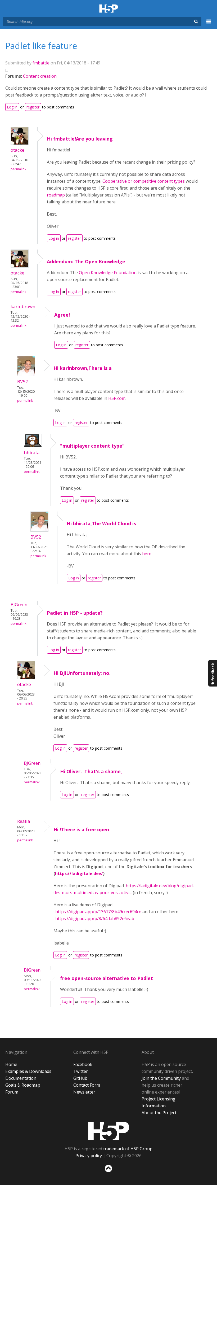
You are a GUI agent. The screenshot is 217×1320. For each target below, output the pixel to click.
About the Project (159, 1113)
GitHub (80, 1078)
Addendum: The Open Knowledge (86, 261)
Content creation (40, 76)
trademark (113, 1149)
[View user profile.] (20, 143)
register (32, 107)
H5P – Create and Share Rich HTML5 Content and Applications (108, 9)
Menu (208, 24)
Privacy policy (88, 1156)
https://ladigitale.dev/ (79, 873)
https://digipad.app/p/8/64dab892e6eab (94, 918)
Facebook (82, 1064)
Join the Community (161, 1078)
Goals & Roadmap (22, 1085)
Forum (11, 1092)
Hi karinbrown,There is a (82, 368)
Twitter (80, 1071)
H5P (108, 1130)
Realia (23, 821)
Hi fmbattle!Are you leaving (80, 139)
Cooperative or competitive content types (143, 181)
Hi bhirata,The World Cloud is (101, 523)
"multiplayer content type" (92, 446)
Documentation (20, 1078)
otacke (17, 150)
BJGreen (19, 604)
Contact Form (86, 1085)
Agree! (62, 315)
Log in (12, 107)
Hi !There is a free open (81, 829)
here (146, 554)
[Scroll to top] (108, 1173)
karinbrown (23, 306)
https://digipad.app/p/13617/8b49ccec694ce (98, 912)
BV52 (22, 381)
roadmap (56, 195)
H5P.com (116, 398)
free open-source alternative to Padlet (106, 978)
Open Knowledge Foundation (108, 273)
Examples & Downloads (28, 1071)
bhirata (32, 452)
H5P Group (141, 1149)
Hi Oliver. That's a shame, (91, 771)
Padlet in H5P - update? (75, 613)
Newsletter (84, 1092)
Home (11, 1064)
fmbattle (41, 63)
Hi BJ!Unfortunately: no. (82, 673)
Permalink (18, 169)
